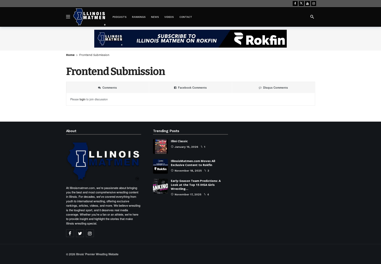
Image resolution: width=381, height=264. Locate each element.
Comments (109, 87)
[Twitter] (80, 233)
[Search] (312, 17)
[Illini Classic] (160, 146)
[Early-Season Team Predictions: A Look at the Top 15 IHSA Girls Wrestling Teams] (160, 186)
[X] (301, 3)
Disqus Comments (275, 87)
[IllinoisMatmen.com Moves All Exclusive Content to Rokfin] (160, 166)
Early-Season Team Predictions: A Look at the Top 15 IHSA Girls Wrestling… (196, 185)
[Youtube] (307, 3)
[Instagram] (313, 3)
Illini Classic (179, 141)
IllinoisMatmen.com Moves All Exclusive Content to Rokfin (193, 163)
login (83, 99)
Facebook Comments (192, 87)
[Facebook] (295, 3)
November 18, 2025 (188, 170)
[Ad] (190, 39)
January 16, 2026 (186, 146)
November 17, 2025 (188, 194)
